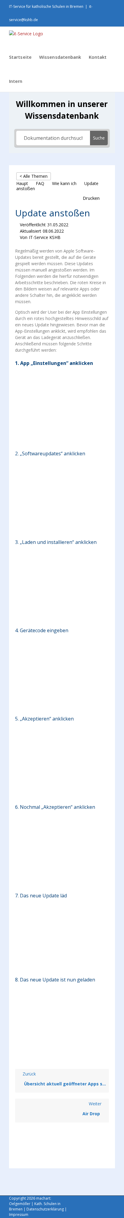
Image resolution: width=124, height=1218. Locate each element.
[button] (94, 198)
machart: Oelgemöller (30, 1201)
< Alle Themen (34, 176)
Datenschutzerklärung (45, 1209)
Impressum (18, 1214)
